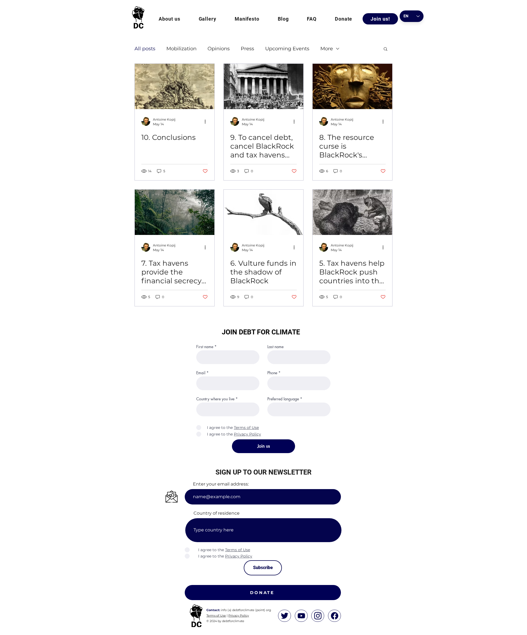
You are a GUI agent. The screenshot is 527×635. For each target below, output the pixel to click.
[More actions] (207, 121)
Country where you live (215, 399)
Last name (275, 347)
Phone (272, 373)
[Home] (284, 616)
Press (247, 49)
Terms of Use (216, 615)
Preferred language (283, 399)
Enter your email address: (221, 484)
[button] (169, 18)
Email (200, 373)
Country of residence (217, 513)
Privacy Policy (238, 615)
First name (204, 347)
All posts (144, 49)
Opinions (219, 49)
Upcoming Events (287, 49)
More (326, 49)
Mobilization (181, 49)
